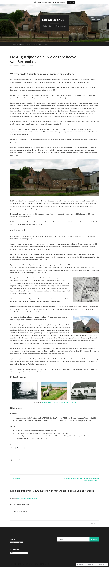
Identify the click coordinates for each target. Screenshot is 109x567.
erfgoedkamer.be (35, 44)
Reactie (93, 523)
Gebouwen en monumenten (27, 460)
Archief (22, 44)
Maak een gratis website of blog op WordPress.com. (29, 564)
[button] (24, 391)
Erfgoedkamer (54, 19)
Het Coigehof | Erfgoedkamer (27, 498)
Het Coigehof (15, 478)
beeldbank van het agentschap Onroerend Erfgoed (59, 402)
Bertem (16, 460)
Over (46, 44)
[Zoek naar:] (78, 539)
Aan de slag (71, 2)
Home (14, 44)
